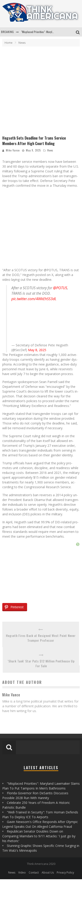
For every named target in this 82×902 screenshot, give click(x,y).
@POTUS (60, 287)
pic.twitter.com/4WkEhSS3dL (33, 298)
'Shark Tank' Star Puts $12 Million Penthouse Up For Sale (41, 663)
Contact (34, 872)
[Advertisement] (41, 92)
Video (22, 872)
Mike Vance (13, 150)
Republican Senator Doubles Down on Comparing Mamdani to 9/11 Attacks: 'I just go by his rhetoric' (38, 836)
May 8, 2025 (37, 350)
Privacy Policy (65, 872)
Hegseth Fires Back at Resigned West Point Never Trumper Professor (41, 638)
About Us (48, 872)
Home (9, 43)
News (50, 150)
